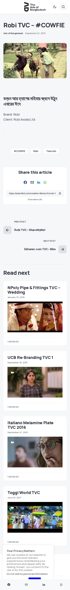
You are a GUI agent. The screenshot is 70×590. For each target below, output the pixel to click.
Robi (35, 151)
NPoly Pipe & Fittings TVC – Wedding (33, 290)
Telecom (51, 151)
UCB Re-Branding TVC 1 (30, 357)
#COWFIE (19, 151)
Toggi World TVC (23, 492)
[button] (54, 6)
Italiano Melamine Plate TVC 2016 (30, 425)
